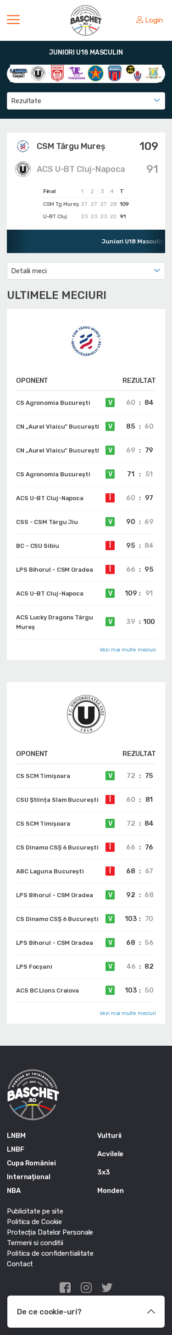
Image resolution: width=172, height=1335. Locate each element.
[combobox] (86, 101)
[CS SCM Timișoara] (76, 73)
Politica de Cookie (34, 1222)
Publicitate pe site (35, 1211)
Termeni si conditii (35, 1243)
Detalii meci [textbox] (29, 271)
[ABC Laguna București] (19, 73)
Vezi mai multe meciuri (128, 650)
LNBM (16, 1135)
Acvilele (110, 1154)
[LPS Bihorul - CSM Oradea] (153, 73)
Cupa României (31, 1163)
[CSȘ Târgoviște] (114, 73)
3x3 (103, 1172)
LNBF (15, 1149)
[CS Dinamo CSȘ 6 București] (57, 73)
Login (154, 20)
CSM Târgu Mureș (71, 146)
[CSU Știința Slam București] (134, 73)
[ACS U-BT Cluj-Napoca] (38, 73)
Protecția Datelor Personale (50, 1232)
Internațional (28, 1177)
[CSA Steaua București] (96, 73)
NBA (14, 1190)
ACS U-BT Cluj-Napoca (81, 169)
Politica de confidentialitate (50, 1253)
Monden (110, 1190)
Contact (20, 1264)
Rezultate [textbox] (26, 101)
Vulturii (109, 1135)
